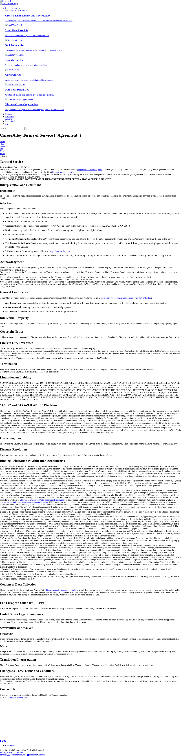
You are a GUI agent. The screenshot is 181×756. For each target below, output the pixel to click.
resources (22, 755)
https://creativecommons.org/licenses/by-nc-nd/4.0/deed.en (126, 298)
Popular (8, 114)
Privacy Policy (6, 752)
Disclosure (18, 752)
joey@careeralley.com (18, 697)
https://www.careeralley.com (90, 170)
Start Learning (12, 8)
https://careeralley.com (60, 251)
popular (13, 755)
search (42, 755)
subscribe (33, 755)
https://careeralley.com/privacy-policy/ (62, 590)
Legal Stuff (10, 121)
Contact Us (10, 745)
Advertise (9, 119)
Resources (9, 116)
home (4, 755)
